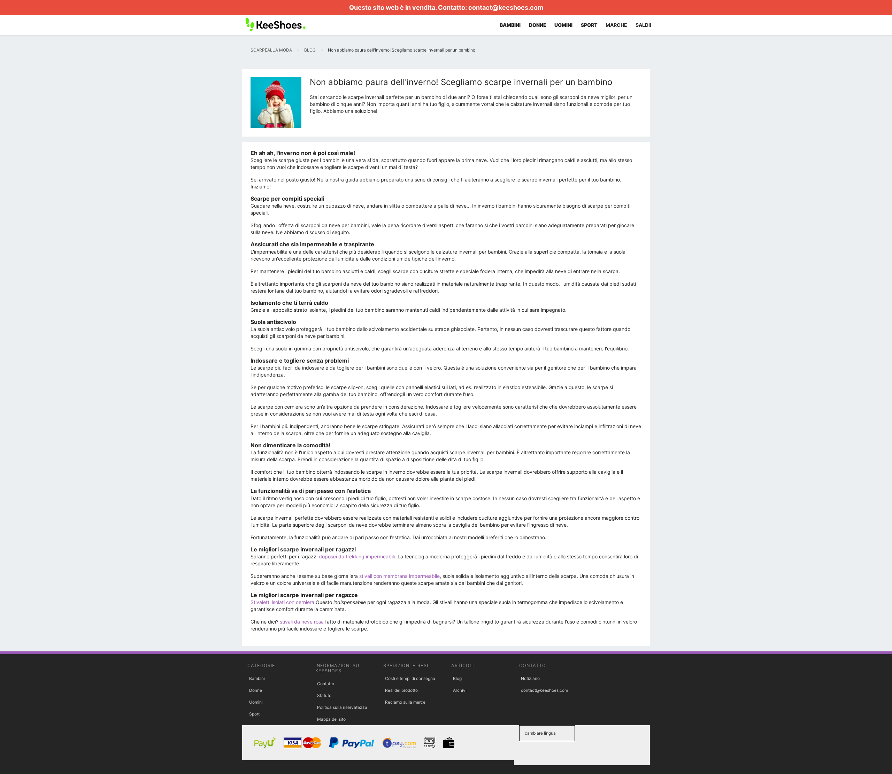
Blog (457, 678)
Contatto (325, 683)
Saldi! (644, 25)
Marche (616, 25)
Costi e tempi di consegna (410, 678)
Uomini (256, 702)
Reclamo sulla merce (405, 702)
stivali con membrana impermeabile (399, 576)
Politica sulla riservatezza (342, 707)
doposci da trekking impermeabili (357, 556)
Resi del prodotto (401, 690)
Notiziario (530, 678)
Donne (255, 690)
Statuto (324, 695)
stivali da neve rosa (302, 622)
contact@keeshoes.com (505, 7)
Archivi (460, 690)
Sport (254, 714)
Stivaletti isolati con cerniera (282, 602)
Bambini (257, 678)
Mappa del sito (331, 719)
